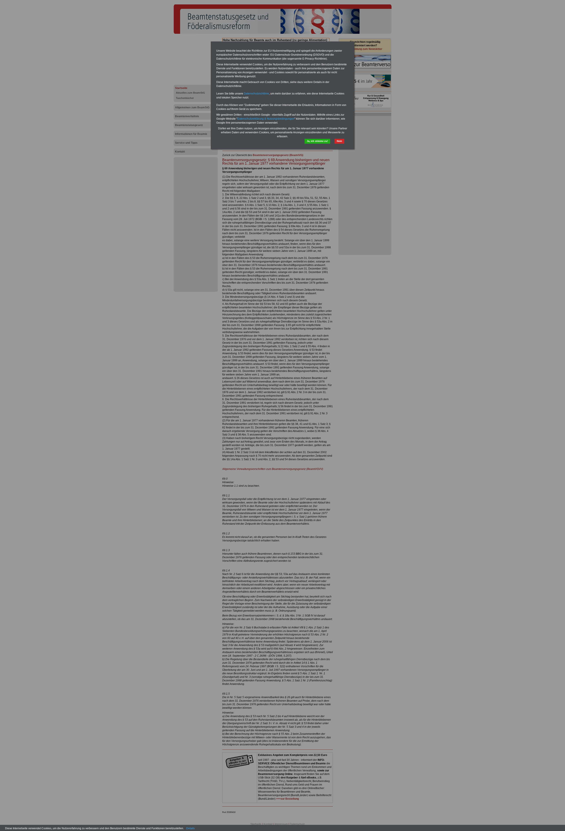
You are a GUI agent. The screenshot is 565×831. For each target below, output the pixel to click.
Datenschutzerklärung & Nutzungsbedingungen (265, 118)
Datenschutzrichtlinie (256, 93)
